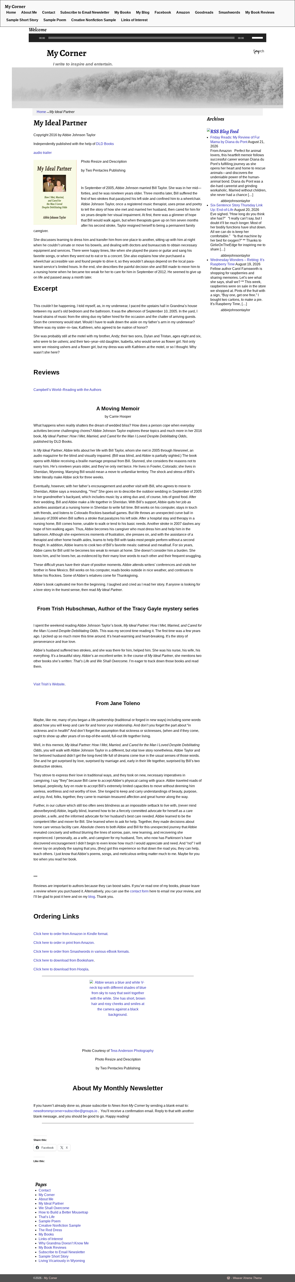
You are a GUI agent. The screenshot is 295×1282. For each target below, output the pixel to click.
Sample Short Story (22, 20)
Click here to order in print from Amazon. (64, 942)
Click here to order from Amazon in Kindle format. (70, 934)
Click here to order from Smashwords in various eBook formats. (81, 951)
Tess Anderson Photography (132, 1051)
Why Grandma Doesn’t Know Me (64, 1243)
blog (91, 896)
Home (11, 12)
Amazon (183, 12)
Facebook (163, 12)
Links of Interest (134, 20)
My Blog (142, 12)
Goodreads (204, 12)
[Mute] (248, 38)
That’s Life (47, 1217)
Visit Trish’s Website (49, 684)
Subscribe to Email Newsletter (84, 12)
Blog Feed (229, 131)
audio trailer (42, 152)
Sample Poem (54, 20)
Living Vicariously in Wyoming (62, 1261)
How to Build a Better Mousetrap (63, 1212)
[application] (147, 37)
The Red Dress (50, 1230)
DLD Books (105, 144)
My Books (122, 12)
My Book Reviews (259, 12)
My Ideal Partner (51, 1203)
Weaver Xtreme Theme (247, 1278)
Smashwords (229, 12)
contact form (139, 891)
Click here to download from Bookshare (63, 960)
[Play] (34, 38)
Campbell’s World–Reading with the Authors (67, 390)
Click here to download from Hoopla (60, 969)
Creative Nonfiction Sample (93, 20)
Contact (48, 12)
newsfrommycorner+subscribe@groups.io (65, 1111)
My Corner (66, 53)
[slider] (258, 37)
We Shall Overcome (54, 1208)
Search (258, 51)
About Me (29, 12)
